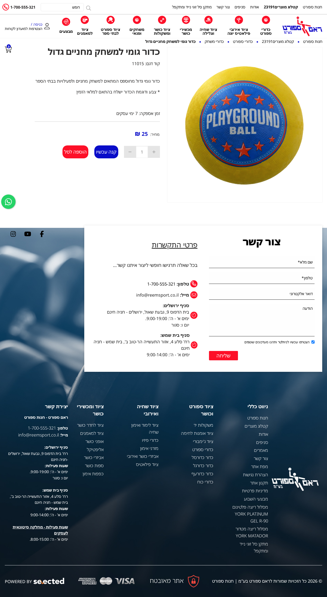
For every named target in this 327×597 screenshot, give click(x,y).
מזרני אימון (149, 448)
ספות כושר (94, 465)
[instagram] (13, 234)
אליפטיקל (95, 449)
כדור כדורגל (203, 465)
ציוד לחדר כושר (90, 425)
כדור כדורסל (202, 457)
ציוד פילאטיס (147, 464)
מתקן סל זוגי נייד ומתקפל (254, 547)
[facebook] (42, 234)
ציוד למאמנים (92, 433)
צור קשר (261, 458)
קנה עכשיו (106, 152)
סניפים (262, 442)
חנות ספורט (257, 418)
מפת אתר (259, 466)
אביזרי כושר (94, 457)
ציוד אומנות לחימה (197, 433)
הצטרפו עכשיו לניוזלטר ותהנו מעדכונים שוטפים (277, 342)
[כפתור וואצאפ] (8, 202)
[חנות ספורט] (302, 26)
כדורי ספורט (202, 449)
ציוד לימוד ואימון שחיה (144, 428)
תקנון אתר (259, 483)
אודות (263, 434)
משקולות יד (203, 425)
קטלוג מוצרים (256, 426)
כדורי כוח (205, 482)
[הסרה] (130, 152)
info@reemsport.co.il (38, 435)
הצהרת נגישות (255, 474)
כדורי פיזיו (150, 440)
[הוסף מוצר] (154, 152)
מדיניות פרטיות (255, 491)
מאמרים (261, 450)
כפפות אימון (93, 473)
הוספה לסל (75, 152)
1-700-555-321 (22, 7)
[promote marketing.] (49, 581)
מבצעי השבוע (256, 499)
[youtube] (28, 234)
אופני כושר (94, 441)
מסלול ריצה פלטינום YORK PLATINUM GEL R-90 (250, 514)
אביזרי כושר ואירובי (142, 456)
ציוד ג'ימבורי (203, 441)
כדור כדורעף (202, 473)
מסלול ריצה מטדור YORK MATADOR (252, 532)
